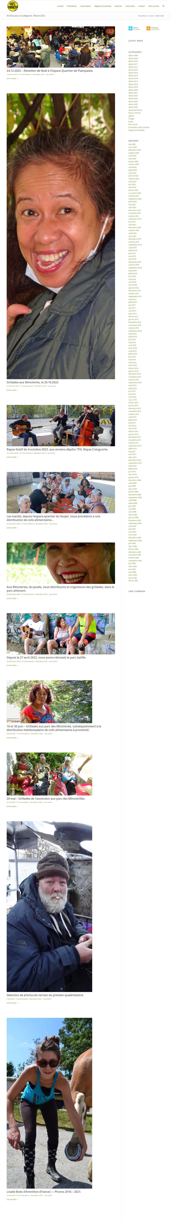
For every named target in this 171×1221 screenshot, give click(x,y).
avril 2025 (132, 158)
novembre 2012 (135, 411)
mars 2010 (133, 474)
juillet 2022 (133, 201)
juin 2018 (132, 276)
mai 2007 (132, 529)
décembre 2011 (135, 437)
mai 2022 (132, 204)
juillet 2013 (133, 388)
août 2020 (132, 233)
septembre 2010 (135, 463)
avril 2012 (132, 425)
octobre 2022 (134, 196)
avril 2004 (132, 572)
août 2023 (132, 181)
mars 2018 (133, 285)
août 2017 (132, 299)
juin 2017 (132, 305)
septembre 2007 (135, 523)
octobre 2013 (134, 379)
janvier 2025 (133, 161)
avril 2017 (132, 311)
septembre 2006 (135, 540)
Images (131, 118)
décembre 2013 (135, 374)
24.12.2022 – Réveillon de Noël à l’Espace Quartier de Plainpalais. (50, 71)
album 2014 (133, 72)
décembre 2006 (135, 537)
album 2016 (133, 78)
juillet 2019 (133, 250)
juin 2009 (132, 486)
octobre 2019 (134, 242)
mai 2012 (132, 423)
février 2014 (133, 368)
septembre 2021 (135, 219)
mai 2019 (132, 256)
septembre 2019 (135, 244)
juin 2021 (132, 221)
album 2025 (133, 104)
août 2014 (132, 351)
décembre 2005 (135, 552)
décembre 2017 (135, 290)
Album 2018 (133, 84)
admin (52, 74)
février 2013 (133, 402)
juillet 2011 (133, 448)
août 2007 (132, 526)
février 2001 (133, 580)
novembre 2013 (135, 377)
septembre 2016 (135, 331)
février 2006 (133, 549)
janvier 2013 (133, 405)
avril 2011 (132, 454)
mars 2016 (133, 348)
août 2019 (132, 247)
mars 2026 (133, 147)
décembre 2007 (135, 520)
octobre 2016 (134, 328)
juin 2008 (132, 506)
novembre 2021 (135, 213)
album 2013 (133, 70)
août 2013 (132, 385)
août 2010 (132, 466)
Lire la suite (12, 78)
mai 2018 (132, 279)
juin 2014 (132, 357)
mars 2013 (133, 400)
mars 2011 (133, 457)
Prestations (72, 6)
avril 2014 (132, 362)
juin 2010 (132, 471)
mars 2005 (133, 566)
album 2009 (133, 58)
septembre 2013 (135, 382)
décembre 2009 (135, 480)
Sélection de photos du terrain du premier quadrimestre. (45, 995)
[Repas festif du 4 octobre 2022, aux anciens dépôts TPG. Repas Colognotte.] (61, 425)
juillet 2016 (133, 336)
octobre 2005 (134, 557)
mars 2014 (133, 365)
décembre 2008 (135, 494)
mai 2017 (132, 308)
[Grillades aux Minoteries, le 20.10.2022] (61, 236)
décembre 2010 (135, 460)
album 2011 (133, 64)
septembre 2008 (135, 497)
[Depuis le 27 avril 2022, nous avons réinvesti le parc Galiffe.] (61, 633)
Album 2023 (133, 98)
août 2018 (132, 270)
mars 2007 (133, 535)
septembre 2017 (135, 296)
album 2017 (133, 81)
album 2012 (133, 67)
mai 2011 (132, 451)
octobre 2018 (134, 265)
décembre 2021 (135, 210)
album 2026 (133, 107)
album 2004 (133, 55)
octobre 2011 (134, 443)
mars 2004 (133, 575)
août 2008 (132, 500)
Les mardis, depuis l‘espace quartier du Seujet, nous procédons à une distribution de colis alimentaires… (53, 518)
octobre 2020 (134, 230)
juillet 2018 (133, 273)
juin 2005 (132, 563)
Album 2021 (133, 93)
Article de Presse (135, 110)
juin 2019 (132, 253)
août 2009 (132, 483)
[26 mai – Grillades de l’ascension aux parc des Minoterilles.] (61, 774)
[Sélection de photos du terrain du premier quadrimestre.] (61, 906)
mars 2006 (133, 546)
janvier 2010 (133, 477)
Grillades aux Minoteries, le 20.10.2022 (32, 382)
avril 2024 (132, 173)
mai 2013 (132, 394)
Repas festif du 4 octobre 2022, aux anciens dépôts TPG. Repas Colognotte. (57, 449)
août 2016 (132, 333)
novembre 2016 (135, 325)
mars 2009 (133, 489)
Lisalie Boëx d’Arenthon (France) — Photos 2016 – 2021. (44, 1192)
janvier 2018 (133, 288)
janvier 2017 (133, 319)
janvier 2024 (133, 176)
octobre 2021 (134, 216)
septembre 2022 (135, 199)
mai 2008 (132, 509)
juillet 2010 (133, 468)
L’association (85, 6)
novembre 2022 (135, 193)
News (131, 121)
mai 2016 (132, 342)
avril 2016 (132, 345)
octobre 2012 (134, 414)
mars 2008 (133, 514)
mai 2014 (132, 359)
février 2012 (133, 431)
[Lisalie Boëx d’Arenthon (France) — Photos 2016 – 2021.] (61, 1103)
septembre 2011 (135, 446)
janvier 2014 (133, 371)
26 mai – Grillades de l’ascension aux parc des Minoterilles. (46, 798)
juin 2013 (132, 391)
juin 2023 (132, 184)
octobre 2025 (134, 153)
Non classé (133, 124)
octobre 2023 (134, 178)
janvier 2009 (133, 491)
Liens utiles (130, 6)
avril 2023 (132, 187)
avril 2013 (132, 397)
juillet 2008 (133, 503)
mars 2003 (133, 578)
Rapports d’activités (102, 6)
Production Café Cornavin (139, 127)
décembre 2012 (135, 408)
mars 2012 (133, 428)
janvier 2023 (133, 190)
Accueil (60, 6)
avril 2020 (132, 236)
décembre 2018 (135, 262)
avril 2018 (132, 282)
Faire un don (153, 6)
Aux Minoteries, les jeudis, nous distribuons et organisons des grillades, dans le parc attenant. (60, 588)
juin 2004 (132, 569)
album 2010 (133, 61)
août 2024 (132, 167)
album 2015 (133, 75)
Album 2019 (133, 87)
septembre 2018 (135, 267)
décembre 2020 (135, 227)
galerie (131, 116)
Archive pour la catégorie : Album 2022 (26, 15)
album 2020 (133, 90)
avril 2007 (132, 532)
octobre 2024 (134, 164)
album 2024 (133, 101)
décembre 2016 (135, 322)
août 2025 (132, 155)
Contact (141, 6)
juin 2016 (132, 339)
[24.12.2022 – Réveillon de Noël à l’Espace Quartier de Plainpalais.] (61, 47)
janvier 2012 (133, 434)
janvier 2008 (133, 517)
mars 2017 (133, 313)
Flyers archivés (135, 113)
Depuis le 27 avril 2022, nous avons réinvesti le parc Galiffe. (46, 657)
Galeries (118, 6)
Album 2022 (40, 74)
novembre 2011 (135, 440)
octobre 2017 (134, 293)
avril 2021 (132, 224)
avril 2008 (132, 512)
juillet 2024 (133, 170)
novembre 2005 (135, 555)
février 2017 (133, 316)
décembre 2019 (135, 239)
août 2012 (132, 417)
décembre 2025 (135, 150)
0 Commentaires (25, 74)
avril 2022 (132, 207)
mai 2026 (132, 144)
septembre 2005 (135, 560)
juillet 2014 (133, 354)
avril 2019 (132, 259)
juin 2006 (132, 543)
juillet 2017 (133, 302)
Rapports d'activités (137, 130)
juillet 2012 (133, 420)
